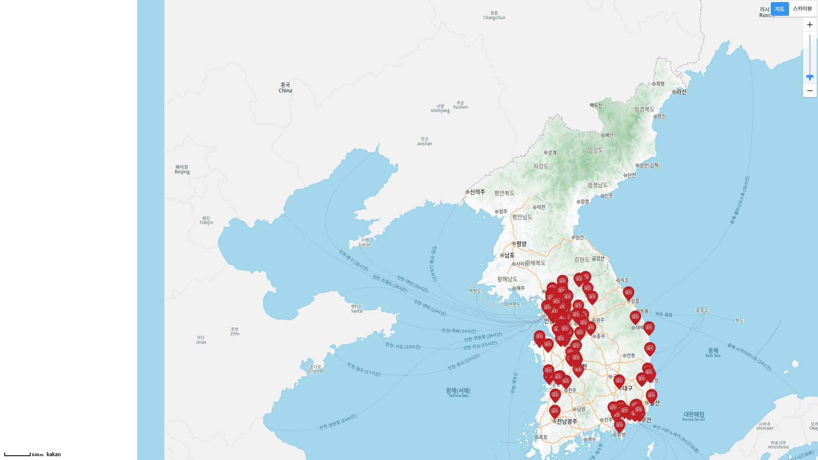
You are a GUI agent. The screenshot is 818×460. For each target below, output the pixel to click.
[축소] (810, 90)
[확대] (810, 25)
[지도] (780, 9)
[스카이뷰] (802, 9)
